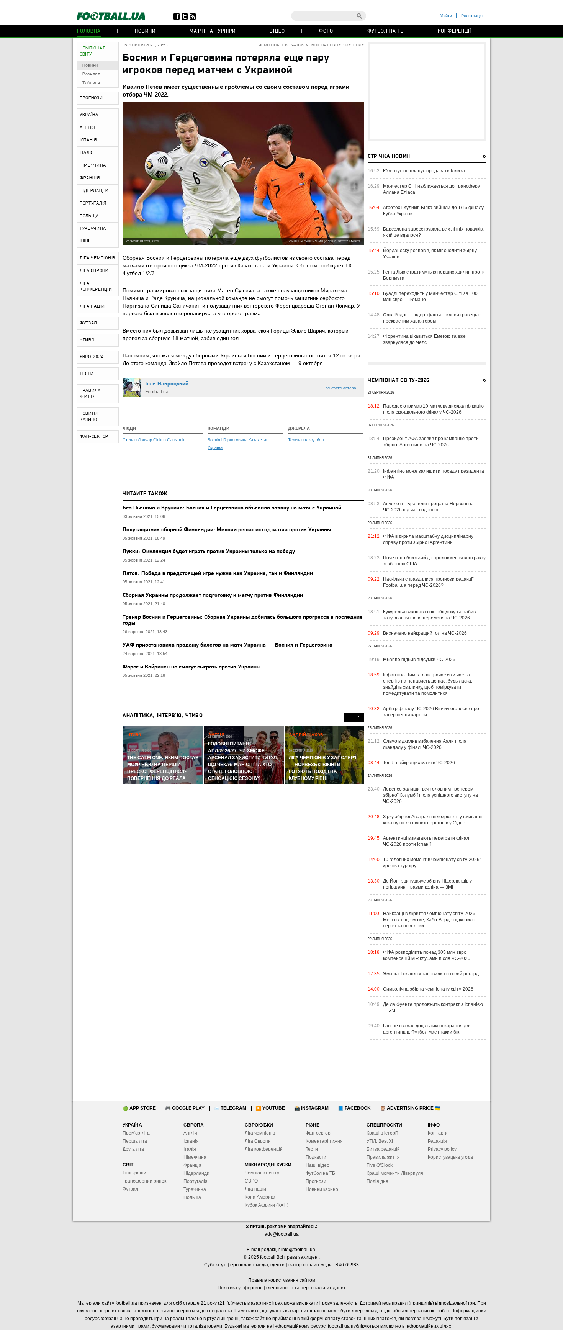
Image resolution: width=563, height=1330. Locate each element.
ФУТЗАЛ (88, 323)
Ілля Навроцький (166, 384)
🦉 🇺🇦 (410, 1108)
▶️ (270, 1108)
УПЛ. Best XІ (380, 1141)
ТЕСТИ (87, 374)
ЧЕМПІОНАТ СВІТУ (92, 51)
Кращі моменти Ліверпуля (395, 1173)
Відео (277, 31)
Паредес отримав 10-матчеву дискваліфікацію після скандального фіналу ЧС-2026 (433, 409)
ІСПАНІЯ (88, 140)
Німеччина (194, 1157)
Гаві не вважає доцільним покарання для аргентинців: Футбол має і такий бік (427, 1029)
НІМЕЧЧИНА (93, 165)
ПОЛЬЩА (89, 216)
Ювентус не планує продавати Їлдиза (424, 171)
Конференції (454, 31)
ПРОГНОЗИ (91, 98)
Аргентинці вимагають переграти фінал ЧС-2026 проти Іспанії (426, 841)
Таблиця (91, 83)
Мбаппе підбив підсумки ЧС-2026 (419, 659)
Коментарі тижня (324, 1141)
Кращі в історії (382, 1133)
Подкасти (316, 1157)
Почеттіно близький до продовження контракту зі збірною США (434, 561)
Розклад (91, 74)
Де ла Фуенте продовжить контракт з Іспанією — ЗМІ (433, 1007)
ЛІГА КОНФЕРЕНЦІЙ (96, 286)
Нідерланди (196, 1173)
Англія (190, 1133)
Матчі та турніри (213, 31)
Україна (215, 447)
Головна (89, 31)
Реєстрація (472, 15)
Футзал (130, 1189)
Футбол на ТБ (385, 31)
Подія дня (377, 1181)
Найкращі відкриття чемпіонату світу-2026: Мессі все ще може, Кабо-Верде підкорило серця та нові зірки (429, 920)
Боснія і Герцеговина (227, 439)
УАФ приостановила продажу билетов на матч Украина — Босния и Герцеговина (227, 645)
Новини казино (322, 1189)
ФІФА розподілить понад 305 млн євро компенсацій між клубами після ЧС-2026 (426, 955)
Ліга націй (255, 1189)
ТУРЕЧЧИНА (93, 228)
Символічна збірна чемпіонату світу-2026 (428, 989)
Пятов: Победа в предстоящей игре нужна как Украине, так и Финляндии (218, 574)
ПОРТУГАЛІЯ (93, 203)
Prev (349, 717)
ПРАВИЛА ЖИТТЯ (90, 393)
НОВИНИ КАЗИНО (89, 416)
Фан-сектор (318, 1133)
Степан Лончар (137, 439)
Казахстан (258, 439)
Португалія (195, 1181)
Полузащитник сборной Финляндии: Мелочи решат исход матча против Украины (227, 530)
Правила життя (383, 1157)
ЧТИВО (87, 340)
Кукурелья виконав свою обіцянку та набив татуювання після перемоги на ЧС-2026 (429, 615)
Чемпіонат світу (262, 1173)
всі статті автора (341, 388)
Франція (192, 1165)
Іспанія (191, 1141)
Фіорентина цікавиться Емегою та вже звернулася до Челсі (424, 339)
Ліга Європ (256, 1141)
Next (359, 717)
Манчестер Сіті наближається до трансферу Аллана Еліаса (431, 189)
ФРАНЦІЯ (90, 178)
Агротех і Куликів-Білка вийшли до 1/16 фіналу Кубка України (433, 210)
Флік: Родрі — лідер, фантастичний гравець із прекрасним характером (432, 318)
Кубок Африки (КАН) (266, 1205)
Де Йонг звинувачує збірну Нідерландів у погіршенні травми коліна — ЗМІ (427, 884)
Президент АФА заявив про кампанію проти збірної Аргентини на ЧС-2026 (431, 441)
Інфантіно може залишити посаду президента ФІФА (433, 474)
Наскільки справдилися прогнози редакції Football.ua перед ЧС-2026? (428, 582)
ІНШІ (85, 241)
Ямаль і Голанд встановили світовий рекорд (431, 973)
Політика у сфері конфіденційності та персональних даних (282, 1288)
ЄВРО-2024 (91, 357)
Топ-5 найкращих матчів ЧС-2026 (419, 762)
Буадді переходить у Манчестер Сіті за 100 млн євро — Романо (430, 296)
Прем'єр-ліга (136, 1133)
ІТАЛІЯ (87, 153)
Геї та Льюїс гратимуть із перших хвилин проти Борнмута (434, 275)
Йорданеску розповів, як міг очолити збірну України (430, 253)
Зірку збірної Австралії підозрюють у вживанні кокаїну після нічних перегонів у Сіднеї (433, 820)
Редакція (437, 1141)
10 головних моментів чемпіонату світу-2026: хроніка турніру (432, 862)
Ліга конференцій (264, 1149)
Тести (312, 1149)
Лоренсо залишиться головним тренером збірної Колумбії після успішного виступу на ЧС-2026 (430, 795)
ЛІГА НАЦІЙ (92, 306)
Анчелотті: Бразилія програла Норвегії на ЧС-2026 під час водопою (428, 507)
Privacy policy (442, 1149)
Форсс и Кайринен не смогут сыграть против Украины (191, 667)
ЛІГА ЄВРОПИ (94, 271)
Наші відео (317, 1165)
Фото (326, 31)
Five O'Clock (380, 1165)
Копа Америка (260, 1197)
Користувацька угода (450, 1157)
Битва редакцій (383, 1149)
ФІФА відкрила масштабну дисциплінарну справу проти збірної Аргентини (428, 539)
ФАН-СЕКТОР (94, 436)
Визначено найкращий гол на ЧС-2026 (425, 633)
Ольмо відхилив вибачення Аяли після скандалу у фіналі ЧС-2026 (424, 744)
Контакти (438, 1133)
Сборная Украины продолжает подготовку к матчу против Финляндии (213, 595)
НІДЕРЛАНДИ (94, 190)
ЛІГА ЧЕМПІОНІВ (97, 258)
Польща (192, 1197)
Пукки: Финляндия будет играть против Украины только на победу (209, 552)
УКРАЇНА (89, 115)
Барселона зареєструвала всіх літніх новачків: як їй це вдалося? (433, 232)
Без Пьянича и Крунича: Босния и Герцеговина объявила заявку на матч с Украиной (232, 508)
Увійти (446, 15)
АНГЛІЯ (87, 127)
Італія (189, 1149)
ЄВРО (251, 1181)
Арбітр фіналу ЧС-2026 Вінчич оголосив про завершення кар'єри (431, 711)
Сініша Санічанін (169, 439)
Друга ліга (133, 1149)
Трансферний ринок (144, 1181)
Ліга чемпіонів (260, 1133)
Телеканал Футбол (306, 439)
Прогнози (316, 1181)
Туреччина (194, 1189)
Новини (145, 31)
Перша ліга (135, 1141)
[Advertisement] (427, 91)
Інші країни (134, 1173)
